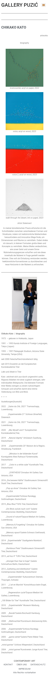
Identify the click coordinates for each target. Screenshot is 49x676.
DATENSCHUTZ (38, 664)
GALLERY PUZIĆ (19, 5)
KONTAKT (8, 664)
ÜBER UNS (22, 664)
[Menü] (43, 5)
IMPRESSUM (24, 669)
